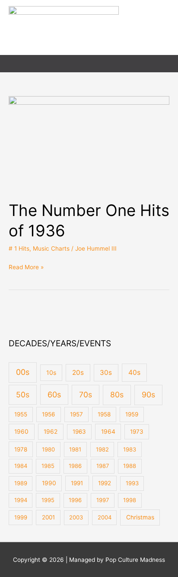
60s (54, 394)
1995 (47, 499)
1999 (20, 517)
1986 (75, 465)
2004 (104, 517)
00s (22, 372)
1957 (76, 414)
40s (134, 372)
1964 (108, 431)
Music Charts (51, 248)
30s (106, 372)
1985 (47, 465)
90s (148, 394)
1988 (129, 465)
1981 (75, 449)
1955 (20, 414)
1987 (102, 465)
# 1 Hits (19, 248)
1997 (102, 499)
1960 (21, 431)
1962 (50, 431)
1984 (20, 465)
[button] (166, 63)
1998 (129, 499)
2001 (48, 517)
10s (51, 372)
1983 (129, 449)
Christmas (140, 517)
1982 (102, 449)
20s (78, 372)
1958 (104, 414)
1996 (75, 499)
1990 (49, 483)
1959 (131, 414)
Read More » (26, 266)
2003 (76, 517)
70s (85, 394)
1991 (77, 483)
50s (22, 394)
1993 (132, 483)
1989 (20, 483)
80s (117, 394)
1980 (48, 449)
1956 (48, 414)
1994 (20, 499)
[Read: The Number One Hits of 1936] (89, 143)
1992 (104, 483)
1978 (20, 449)
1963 (79, 431)
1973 (136, 431)
